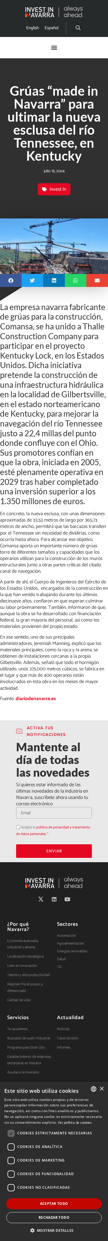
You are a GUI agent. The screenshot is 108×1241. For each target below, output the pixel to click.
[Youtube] (67, 899)
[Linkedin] (54, 899)
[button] (78, 28)
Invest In (58, 189)
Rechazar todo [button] (54, 1217)
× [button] (101, 1089)
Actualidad (70, 1017)
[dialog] (54, 1161)
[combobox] (93, 1089)
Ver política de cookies (75, 1122)
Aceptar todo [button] (54, 1203)
